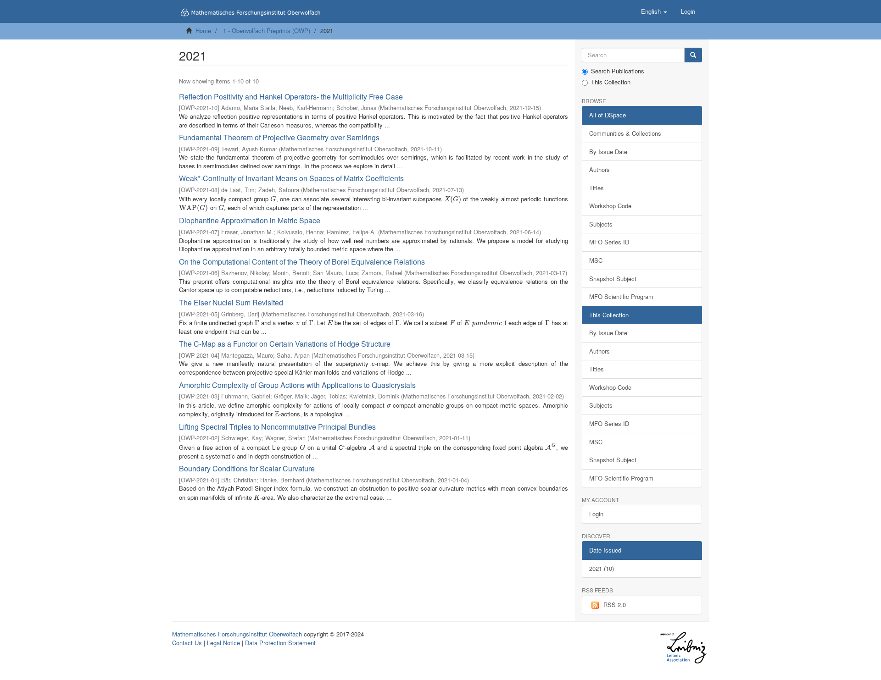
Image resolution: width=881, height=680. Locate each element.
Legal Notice (223, 642)
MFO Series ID (609, 242)
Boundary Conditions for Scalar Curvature (247, 468)
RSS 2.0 (614, 604)
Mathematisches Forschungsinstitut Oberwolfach (237, 634)
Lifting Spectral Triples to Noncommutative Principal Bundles (277, 426)
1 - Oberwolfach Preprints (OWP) (266, 30)
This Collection (610, 82)
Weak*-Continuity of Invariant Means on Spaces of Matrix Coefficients (291, 178)
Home (203, 30)
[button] (654, 11)
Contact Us (187, 642)
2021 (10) (601, 568)
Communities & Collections (625, 133)
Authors (599, 169)
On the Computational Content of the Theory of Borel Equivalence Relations (302, 261)
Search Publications (617, 71)
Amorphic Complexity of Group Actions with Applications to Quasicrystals (297, 385)
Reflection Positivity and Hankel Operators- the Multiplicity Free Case (291, 96)
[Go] (693, 55)
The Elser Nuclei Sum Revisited (231, 302)
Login (596, 513)
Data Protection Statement (280, 642)
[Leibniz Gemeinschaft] (683, 647)
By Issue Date (608, 151)
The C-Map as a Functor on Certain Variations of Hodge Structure (284, 343)
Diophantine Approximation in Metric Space (249, 220)
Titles (596, 187)
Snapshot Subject (612, 278)
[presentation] (273, 198)
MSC (595, 260)
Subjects (601, 224)
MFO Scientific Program (621, 296)
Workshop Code (610, 205)
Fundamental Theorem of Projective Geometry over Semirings (279, 137)
